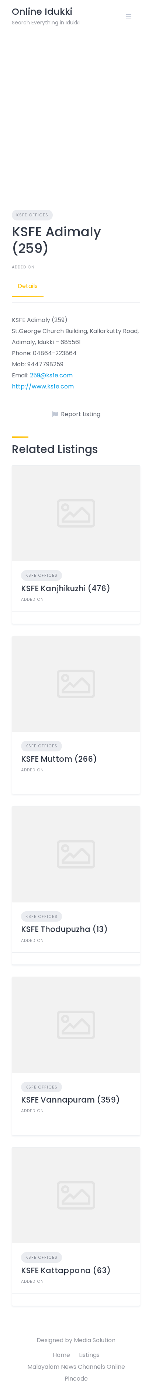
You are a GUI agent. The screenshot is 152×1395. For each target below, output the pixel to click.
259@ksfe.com (51, 375)
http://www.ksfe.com (43, 386)
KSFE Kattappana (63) (66, 1270)
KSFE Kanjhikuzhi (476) (65, 588)
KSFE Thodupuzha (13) (64, 929)
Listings (89, 1355)
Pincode (76, 1378)
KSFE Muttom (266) (59, 759)
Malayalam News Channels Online (76, 1367)
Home (61, 1355)
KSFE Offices (32, 215)
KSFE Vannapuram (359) (70, 1099)
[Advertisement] (76, 112)
